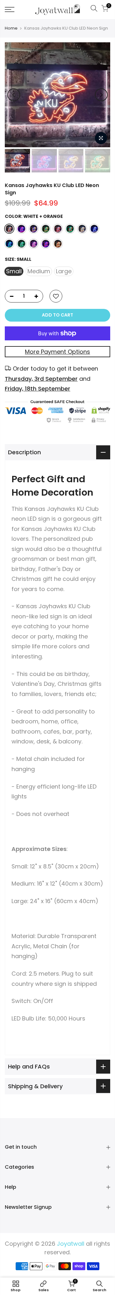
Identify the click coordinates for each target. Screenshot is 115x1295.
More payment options (57, 352)
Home (11, 28)
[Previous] (13, 94)
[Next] (101, 94)
